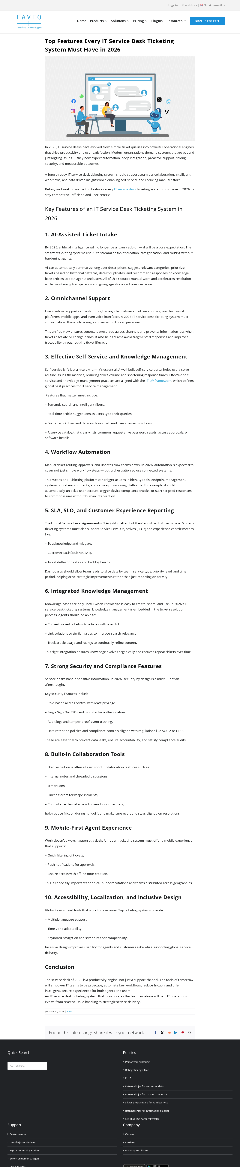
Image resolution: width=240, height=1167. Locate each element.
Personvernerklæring (137, 1062)
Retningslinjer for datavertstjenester (146, 1094)
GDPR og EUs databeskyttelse (142, 1119)
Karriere (129, 1142)
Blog (69, 1011)
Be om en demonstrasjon (24, 1158)
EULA (128, 1078)
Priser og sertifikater (137, 1150)
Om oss (129, 1134)
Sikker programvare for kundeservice (146, 1102)
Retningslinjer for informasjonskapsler (147, 1110)
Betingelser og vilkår (136, 1070)
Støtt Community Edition (24, 1150)
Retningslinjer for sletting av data (144, 1086)
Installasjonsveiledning (23, 1142)
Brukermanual (18, 1134)
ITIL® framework (158, 380)
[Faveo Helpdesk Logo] (29, 16)
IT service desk (125, 189)
